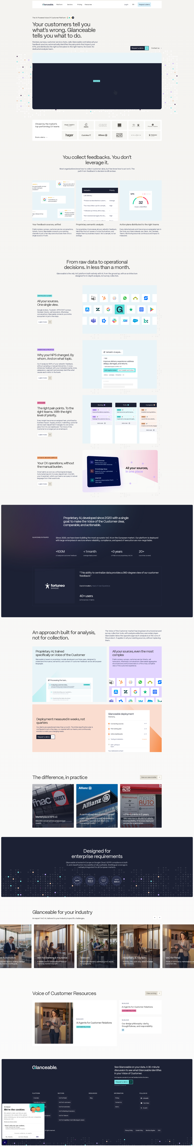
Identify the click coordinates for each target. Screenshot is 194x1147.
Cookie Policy (139, 1130)
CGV (159, 1130)
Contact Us (118, 1102)
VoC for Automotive (176, 957)
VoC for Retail (87, 957)
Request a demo (144, 4)
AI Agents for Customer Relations (94, 1022)
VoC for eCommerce (134, 957)
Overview (36, 1098)
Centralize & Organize (40, 1102)
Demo (117, 1107)
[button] (60, 4)
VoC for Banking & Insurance (66, 1111)
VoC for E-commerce (64, 1102)
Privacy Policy (129, 1130)
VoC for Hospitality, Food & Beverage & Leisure (71, 1120)
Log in (126, 4)
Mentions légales (150, 1130)
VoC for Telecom (63, 1115)
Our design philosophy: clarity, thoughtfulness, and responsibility (137, 1025)
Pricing (79, 4)
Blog (91, 1098)
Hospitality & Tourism (48, 957)
